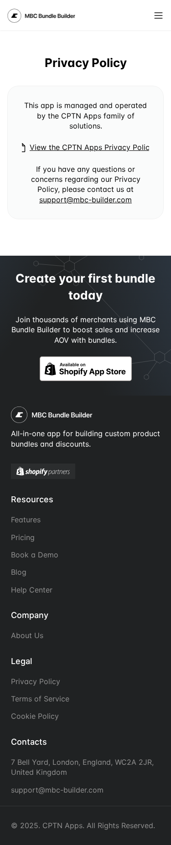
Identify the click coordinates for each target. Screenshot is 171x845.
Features (26, 519)
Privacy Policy (35, 681)
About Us (27, 635)
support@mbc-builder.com (85, 199)
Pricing (23, 537)
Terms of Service (40, 698)
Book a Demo (34, 554)
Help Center (31, 589)
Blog (18, 572)
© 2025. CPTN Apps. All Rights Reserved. (83, 825)
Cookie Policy (35, 716)
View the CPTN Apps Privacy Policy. (92, 147)
